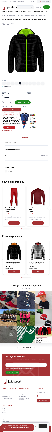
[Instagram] (40, 396)
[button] (22, 228)
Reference (4, 412)
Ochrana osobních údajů (7, 398)
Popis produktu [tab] (25, 137)
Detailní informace (6, 130)
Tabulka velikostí (7, 86)
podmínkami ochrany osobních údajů (26, 368)
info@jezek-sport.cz (43, 392)
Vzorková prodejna (6, 421)
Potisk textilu (5, 1)
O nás (3, 410)
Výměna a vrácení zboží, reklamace (24, 399)
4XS (4, 83)
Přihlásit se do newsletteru (12, 372)
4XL (42, 83)
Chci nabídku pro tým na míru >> (11, 109)
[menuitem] (8, 12)
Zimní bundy (11, 171)
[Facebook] (38, 396)
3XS (8, 83)
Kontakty (4, 408)
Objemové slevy (5, 419)
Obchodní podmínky (6, 396)
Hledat (32, 7)
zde (35, 426)
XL (30, 83)
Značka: (5, 24)
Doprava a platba (5, 392)
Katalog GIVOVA (22, 394)
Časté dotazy (5, 394)
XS (16, 83)
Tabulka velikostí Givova (24, 392)
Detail (14, 223)
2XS (12, 83)
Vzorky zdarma (20, 1)
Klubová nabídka (12, 1)
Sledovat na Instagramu (27, 347)
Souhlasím (42, 426)
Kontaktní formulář (43, 400)
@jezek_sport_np (26, 288)
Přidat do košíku (21, 102)
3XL (38, 83)
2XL (34, 83)
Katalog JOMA (22, 396)
